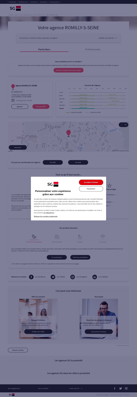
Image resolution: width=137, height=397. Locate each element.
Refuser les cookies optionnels (45, 216)
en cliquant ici (48, 213)
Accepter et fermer (91, 182)
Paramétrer (91, 189)
